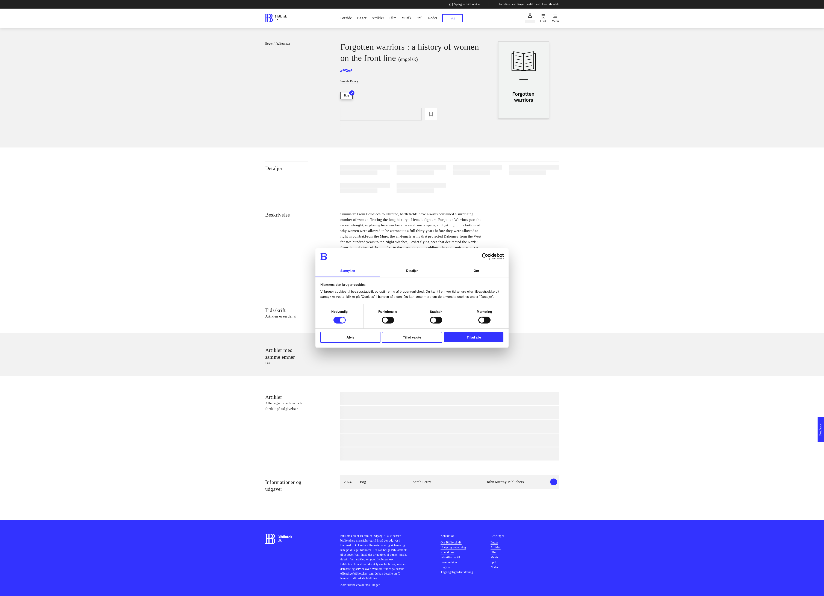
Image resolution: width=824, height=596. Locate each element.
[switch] (388, 320)
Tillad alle (474, 337)
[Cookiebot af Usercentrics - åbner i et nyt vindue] (485, 256)
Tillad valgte (412, 337)
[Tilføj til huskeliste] (431, 114)
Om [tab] (476, 270)
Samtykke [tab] (347, 270)
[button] (449, 482)
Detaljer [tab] (412, 270)
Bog (346, 95)
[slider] (523, 80)
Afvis (350, 337)
